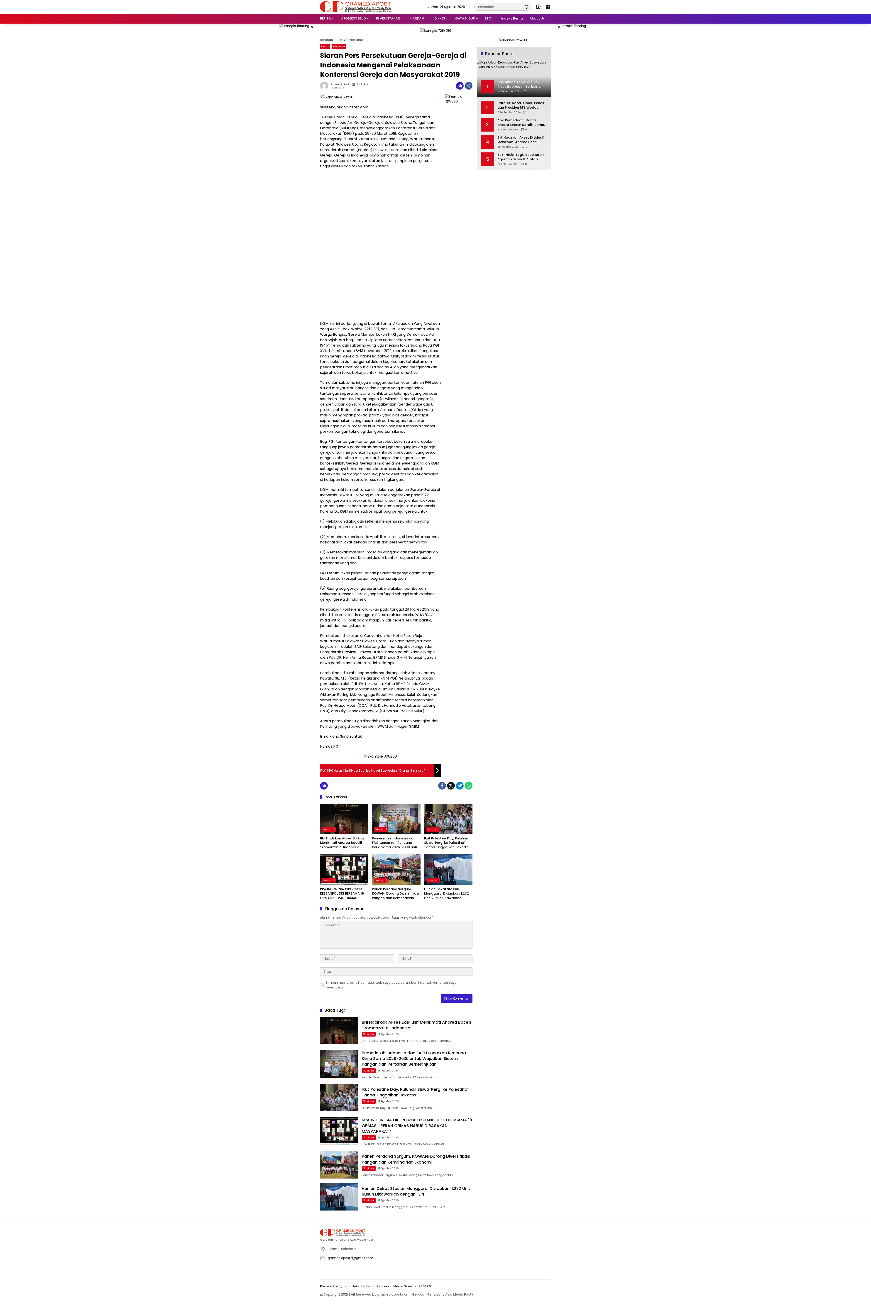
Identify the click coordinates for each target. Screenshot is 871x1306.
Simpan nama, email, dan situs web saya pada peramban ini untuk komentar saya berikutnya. (391, 985)
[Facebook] (442, 786)
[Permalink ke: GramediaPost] (325, 86)
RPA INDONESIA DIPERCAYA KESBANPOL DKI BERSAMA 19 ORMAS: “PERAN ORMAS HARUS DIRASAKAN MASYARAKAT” (342, 893)
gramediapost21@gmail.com (350, 1258)
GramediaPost (339, 84)
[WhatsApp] (468, 786)
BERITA (325, 46)
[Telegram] (460, 786)
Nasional (339, 46)
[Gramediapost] (355, 6)
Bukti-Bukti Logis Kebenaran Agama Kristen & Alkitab (520, 157)
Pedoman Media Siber (394, 1286)
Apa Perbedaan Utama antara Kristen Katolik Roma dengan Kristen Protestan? (520, 122)
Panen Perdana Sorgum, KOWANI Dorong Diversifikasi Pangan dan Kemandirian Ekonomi (395, 893)
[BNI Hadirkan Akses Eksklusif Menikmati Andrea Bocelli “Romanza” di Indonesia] (344, 819)
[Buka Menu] (548, 7)
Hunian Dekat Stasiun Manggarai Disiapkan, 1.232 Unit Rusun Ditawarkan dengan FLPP (446, 893)
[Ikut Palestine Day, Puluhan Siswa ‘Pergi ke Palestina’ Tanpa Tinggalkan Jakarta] (448, 819)
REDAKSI (425, 1286)
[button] (526, 6)
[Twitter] (451, 786)
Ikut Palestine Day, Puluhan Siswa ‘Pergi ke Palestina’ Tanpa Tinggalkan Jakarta (446, 842)
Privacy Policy (331, 1286)
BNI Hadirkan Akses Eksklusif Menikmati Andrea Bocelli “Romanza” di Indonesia (343, 842)
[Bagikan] (468, 86)
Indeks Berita (359, 1286)
